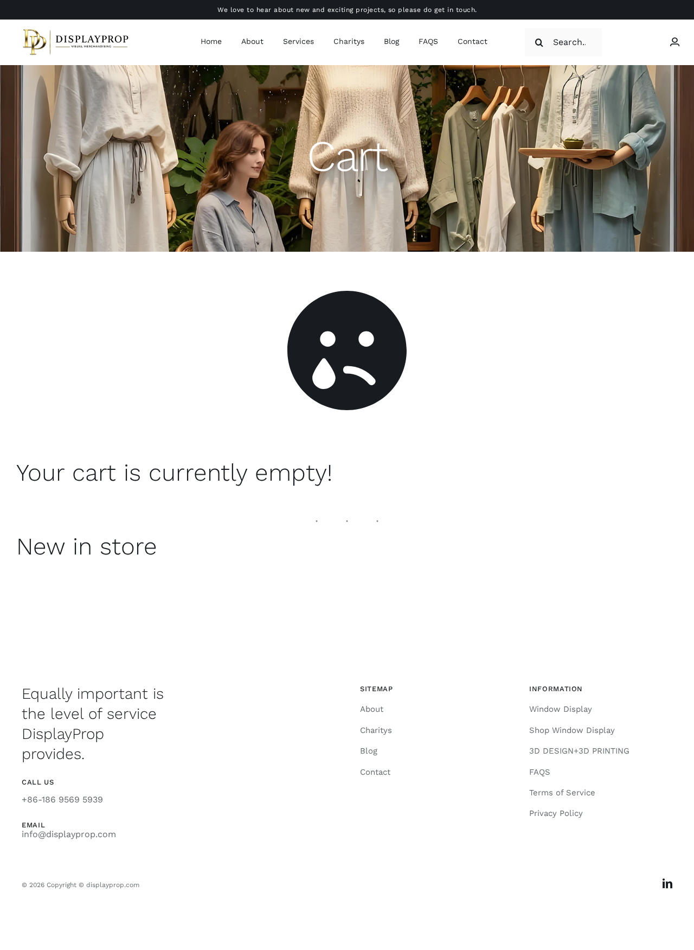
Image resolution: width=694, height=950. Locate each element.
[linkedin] (667, 883)
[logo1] (76, 30)
